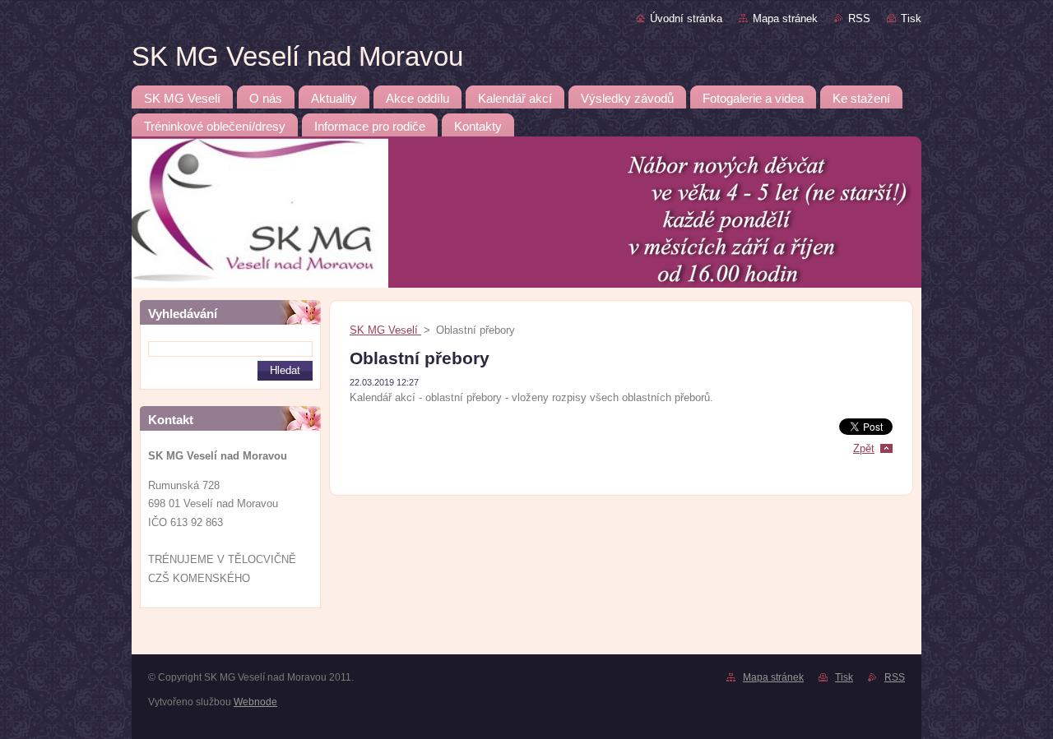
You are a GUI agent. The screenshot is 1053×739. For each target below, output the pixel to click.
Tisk (911, 18)
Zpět (863, 448)
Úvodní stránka (686, 18)
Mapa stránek (785, 18)
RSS (859, 18)
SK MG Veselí (385, 330)
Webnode (255, 702)
